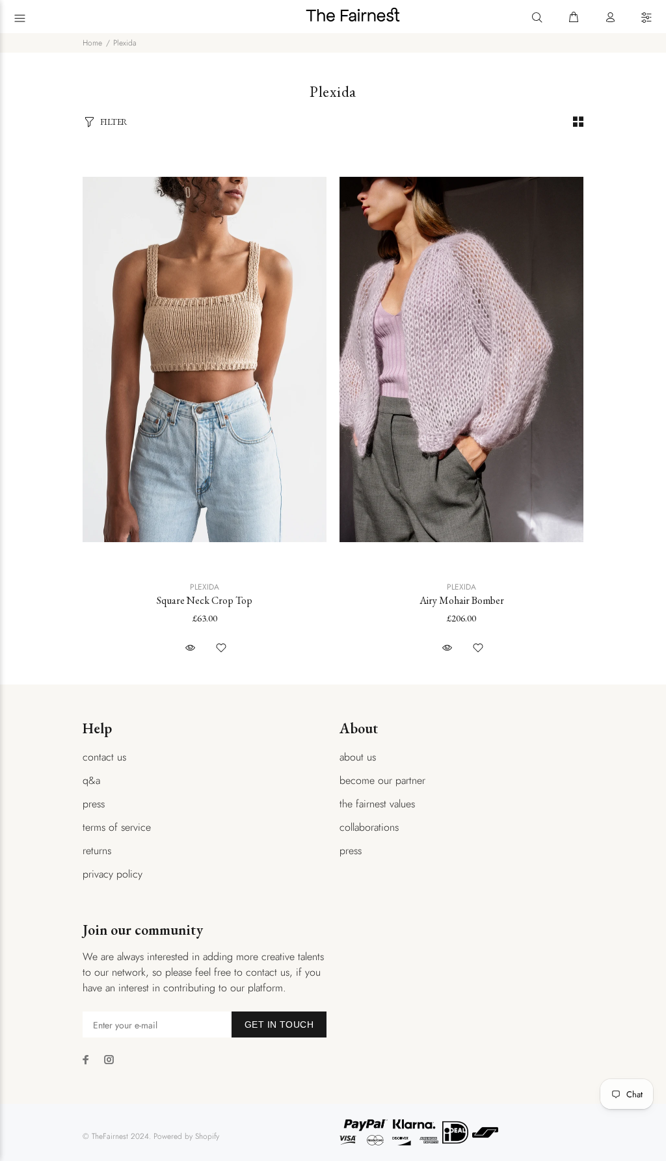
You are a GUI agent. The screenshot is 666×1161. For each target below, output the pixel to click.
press (94, 803)
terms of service (117, 827)
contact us (104, 757)
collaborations (369, 827)
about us (358, 757)
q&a (91, 780)
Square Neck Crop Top (204, 600)
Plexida (125, 43)
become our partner (382, 780)
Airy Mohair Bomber (462, 600)
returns (97, 850)
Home (92, 43)
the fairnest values (377, 803)
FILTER (113, 121)
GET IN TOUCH (279, 1024)
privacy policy (112, 874)
